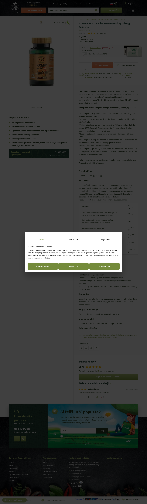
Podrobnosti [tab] (73, 240)
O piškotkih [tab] (105, 240)
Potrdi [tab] (41, 240)
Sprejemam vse (104, 266)
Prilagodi (72, 266)
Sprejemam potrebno (42, 266)
